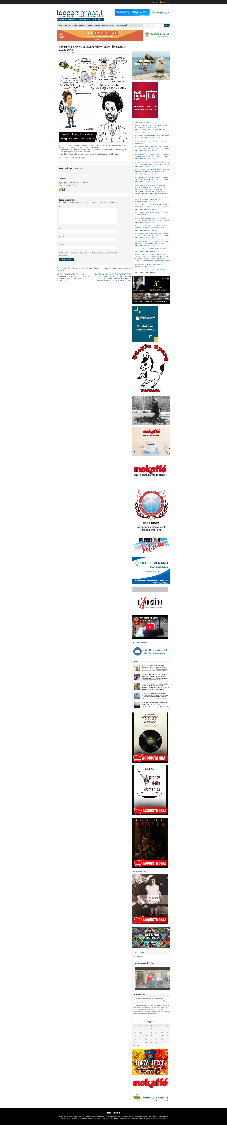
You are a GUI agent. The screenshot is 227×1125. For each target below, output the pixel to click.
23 (151, 1039)
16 (151, 1035)
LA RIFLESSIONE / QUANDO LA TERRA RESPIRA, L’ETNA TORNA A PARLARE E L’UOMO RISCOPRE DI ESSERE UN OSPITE (152, 149)
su (139, 125)
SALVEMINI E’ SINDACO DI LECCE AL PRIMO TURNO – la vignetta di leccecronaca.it (92, 48)
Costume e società (70, 25)
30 (151, 1042)
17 (156, 1035)
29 (146, 1042)
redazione (61, 52)
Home (60, 25)
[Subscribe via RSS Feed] (60, 189)
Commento (64, 206)
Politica (90, 25)
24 (156, 1039)
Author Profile (78, 168)
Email (62, 236)
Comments (165, 2)
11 (162, 1032)
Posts (156, 2)
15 (146, 1035)
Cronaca (82, 25)
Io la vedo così (122, 25)
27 (135, 1042)
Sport (112, 25)
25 (162, 1039)
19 (167, 1035)
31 (156, 1042)
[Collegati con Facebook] (63, 189)
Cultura (105, 25)
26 (167, 1039)
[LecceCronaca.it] (80, 20)
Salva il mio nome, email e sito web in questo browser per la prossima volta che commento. (89, 254)
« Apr (134, 1045)
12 (167, 1032)
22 (146, 1039)
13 (135, 1035)
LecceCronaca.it (113, 1112)
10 (156, 1032)
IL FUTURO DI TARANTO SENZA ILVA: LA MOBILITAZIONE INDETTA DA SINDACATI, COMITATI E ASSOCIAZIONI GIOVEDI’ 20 (155, 695)
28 (140, 1042)
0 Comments (79, 52)
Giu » (138, 1045)
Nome (62, 228)
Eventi (97, 25)
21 (140, 1039)
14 (140, 1035)
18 (162, 1035)
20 (135, 1039)
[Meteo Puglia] (138, 956)
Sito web (62, 244)
